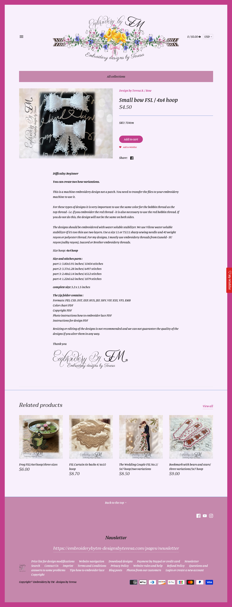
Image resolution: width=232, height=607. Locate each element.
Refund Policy (176, 566)
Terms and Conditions (92, 566)
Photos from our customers (144, 570)
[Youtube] (205, 515)
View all (208, 406)
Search (35, 566)
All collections (116, 76)
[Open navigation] (21, 36)
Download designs (121, 561)
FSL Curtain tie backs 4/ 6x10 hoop (87, 466)
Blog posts (115, 570)
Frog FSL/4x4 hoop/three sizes (38, 464)
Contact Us (51, 566)
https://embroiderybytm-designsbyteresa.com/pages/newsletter (116, 548)
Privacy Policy (120, 566)
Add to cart (131, 139)
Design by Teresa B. (131, 90)
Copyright (38, 574)
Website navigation (91, 561)
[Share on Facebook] (131, 157)
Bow (148, 90)
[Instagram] (211, 515)
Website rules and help (148, 566)
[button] (128, 147)
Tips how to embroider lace (87, 570)
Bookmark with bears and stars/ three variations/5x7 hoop (190, 466)
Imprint (68, 566)
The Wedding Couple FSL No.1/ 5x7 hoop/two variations (138, 466)
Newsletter (191, 561)
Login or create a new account (185, 570)
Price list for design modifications (52, 561)
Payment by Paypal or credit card (158, 561)
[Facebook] (198, 515)
